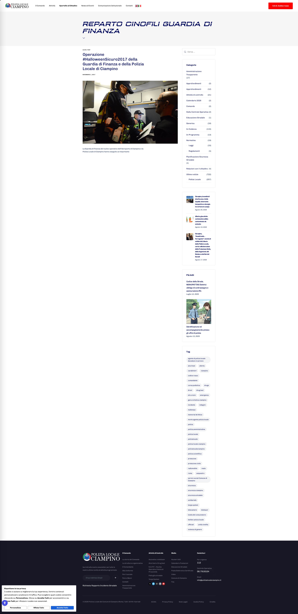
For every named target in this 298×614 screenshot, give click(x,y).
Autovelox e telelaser (157, 559)
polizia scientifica (194, 454)
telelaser (204, 510)
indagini (202, 405)
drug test (199, 390)
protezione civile (194, 464)
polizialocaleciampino (196, 449)
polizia (190, 424)
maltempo (192, 410)
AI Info (153, 602)
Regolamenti (194, 151)
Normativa (191, 140)
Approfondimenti (193, 83)
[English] (136, 6)
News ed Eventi (87, 6)
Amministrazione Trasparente (193, 73)
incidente (191, 405)
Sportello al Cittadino (68, 6)
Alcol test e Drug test (157, 563)
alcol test (86, 50)
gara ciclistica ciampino (197, 400)
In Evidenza (191, 129)
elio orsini (192, 395)
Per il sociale (127, 574)
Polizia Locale (195, 179)
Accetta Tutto (62, 608)
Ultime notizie (192, 174)
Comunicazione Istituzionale (110, 6)
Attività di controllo (194, 95)
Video (173, 574)
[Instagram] (156, 583)
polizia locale (193, 434)
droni (190, 390)
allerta (202, 366)
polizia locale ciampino (196, 444)
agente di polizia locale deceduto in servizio (196, 360)
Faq (172, 582)
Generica (190, 123)
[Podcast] (160, 583)
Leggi (191, 145)
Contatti (129, 6)
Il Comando (40, 6)
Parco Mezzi (127, 578)
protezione (192, 459)
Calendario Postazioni (179, 563)
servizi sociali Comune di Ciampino (197, 479)
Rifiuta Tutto (39, 608)
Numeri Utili (176, 559)
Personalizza (15, 608)
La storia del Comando (130, 559)
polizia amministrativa (196, 429)
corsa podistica (194, 385)
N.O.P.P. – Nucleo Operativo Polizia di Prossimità (156, 569)
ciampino (204, 371)
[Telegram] (153, 583)
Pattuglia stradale (156, 576)
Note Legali (183, 602)
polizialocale (193, 439)
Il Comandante (127, 567)
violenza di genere (195, 529)
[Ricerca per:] (198, 51)
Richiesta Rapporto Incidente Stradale (100, 585)
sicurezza (192, 486)
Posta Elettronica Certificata (182, 571)
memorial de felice (195, 415)
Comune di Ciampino (179, 578)
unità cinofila (203, 525)
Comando (190, 106)
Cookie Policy (198, 602)
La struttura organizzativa (132, 563)
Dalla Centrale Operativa (197, 112)
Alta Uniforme (127, 571)
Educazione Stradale (195, 118)
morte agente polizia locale (198, 420)
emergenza (204, 395)
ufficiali (191, 525)
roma (190, 473)
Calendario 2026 (193, 100)
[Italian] (139, 6)
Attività (52, 6)
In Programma (192, 135)
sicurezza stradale (195, 495)
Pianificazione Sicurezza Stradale (197, 158)
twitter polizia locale (196, 520)
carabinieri (192, 371)
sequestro (200, 473)
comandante (192, 380)
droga (206, 385)
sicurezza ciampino (195, 490)
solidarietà (192, 500)
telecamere (192, 510)
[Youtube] (163, 583)
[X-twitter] (150, 583)
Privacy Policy (167, 602)
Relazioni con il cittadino (197, 169)
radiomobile (192, 468)
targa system (193, 505)
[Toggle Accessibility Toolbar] (5, 603)
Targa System (154, 579)
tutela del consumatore (197, 515)
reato (203, 468)
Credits (212, 602)
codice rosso (193, 376)
